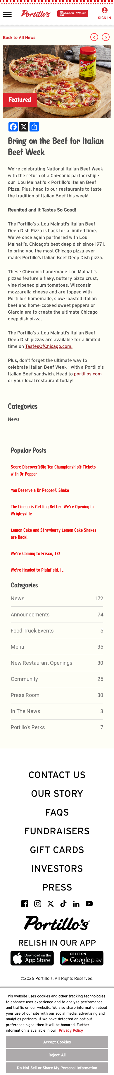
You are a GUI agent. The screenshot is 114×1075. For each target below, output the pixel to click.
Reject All (57, 1055)
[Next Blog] (106, 37)
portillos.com (88, 374)
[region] (57, 1031)
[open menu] (7, 13)
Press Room (25, 695)
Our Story (57, 793)
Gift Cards (57, 849)
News (18, 598)
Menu (17, 647)
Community (24, 679)
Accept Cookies (57, 1042)
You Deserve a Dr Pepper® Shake (40, 490)
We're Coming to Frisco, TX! (35, 553)
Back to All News (19, 37)
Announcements (30, 614)
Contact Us (57, 774)
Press (57, 887)
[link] (13, 126)
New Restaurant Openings (41, 663)
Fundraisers (57, 831)
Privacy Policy (71, 1030)
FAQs (57, 812)
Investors (57, 868)
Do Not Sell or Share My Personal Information (57, 1068)
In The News (25, 711)
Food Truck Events (32, 631)
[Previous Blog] (94, 37)
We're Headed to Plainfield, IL (37, 569)
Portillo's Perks (28, 727)
